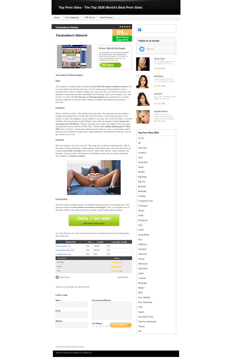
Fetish (141, 230)
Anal (140, 157)
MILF (140, 293)
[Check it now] (94, 220)
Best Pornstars (106, 17)
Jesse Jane (159, 59)
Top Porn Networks (147, 321)
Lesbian (142, 278)
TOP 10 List (90, 17)
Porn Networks (145, 302)
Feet (140, 225)
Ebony (141, 210)
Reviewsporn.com (63, 246)
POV (140, 307)
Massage (142, 283)
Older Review (65, 277)
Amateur (142, 153)
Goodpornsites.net (63, 254)
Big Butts (142, 177)
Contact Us (77, 352)
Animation (143, 162)
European (143, 220)
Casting (142, 196)
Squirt (141, 312)
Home (56, 17)
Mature (141, 288)
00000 (110, 65)
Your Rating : (97, 324)
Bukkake (142, 191)
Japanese (143, 268)
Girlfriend (142, 244)
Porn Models (144, 297)
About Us (88, 352)
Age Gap (142, 148)
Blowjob (142, 186)
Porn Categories (72, 17)
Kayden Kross (160, 111)
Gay (140, 239)
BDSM (141, 172)
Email (58, 311)
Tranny (141, 326)
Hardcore (142, 254)
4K (139, 143)
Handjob (142, 249)
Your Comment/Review (101, 300)
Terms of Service (63, 352)
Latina (141, 273)
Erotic (141, 215)
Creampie (143, 206)
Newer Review (122, 277)
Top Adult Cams (145, 317)
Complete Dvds (145, 201)
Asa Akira (158, 76)
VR (139, 331)
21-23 (141, 138)
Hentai (141, 259)
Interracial (143, 264)
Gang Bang (143, 235)
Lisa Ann (158, 94)
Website (59, 321)
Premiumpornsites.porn (65, 250)
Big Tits (141, 181)
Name (58, 300)
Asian (141, 167)
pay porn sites (73, 233)
